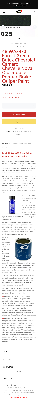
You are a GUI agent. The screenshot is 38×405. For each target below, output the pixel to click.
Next (35, 27)
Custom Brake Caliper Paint (23, 131)
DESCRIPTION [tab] (6, 144)
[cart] (34, 12)
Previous (3, 27)
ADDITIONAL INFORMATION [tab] (22, 144)
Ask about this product (12, 97)
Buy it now (19, 122)
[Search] (31, 12)
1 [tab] (18, 38)
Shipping (20, 93)
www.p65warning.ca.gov (19, 397)
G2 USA (22, 128)
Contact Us (17, 6)
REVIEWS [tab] (5, 148)
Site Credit (19, 371)
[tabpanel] (19, 26)
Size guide (8, 93)
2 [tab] (19, 38)
